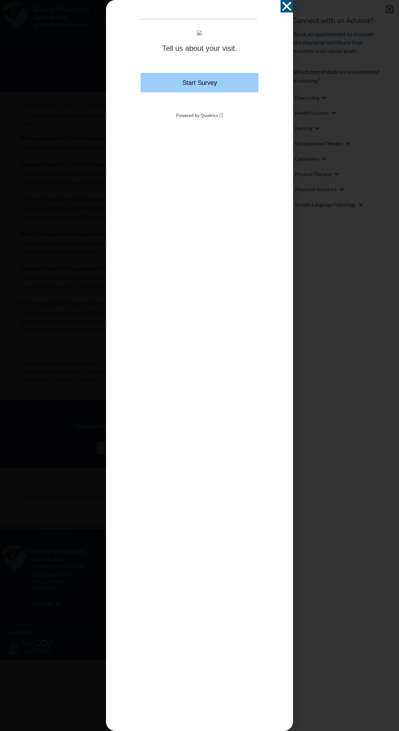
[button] (287, 6)
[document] (199, 365)
